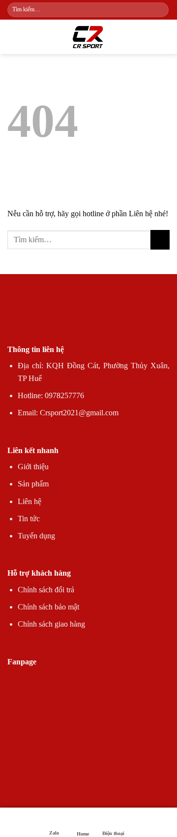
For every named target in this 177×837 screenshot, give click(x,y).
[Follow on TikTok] (71, 318)
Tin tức (29, 518)
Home (83, 834)
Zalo (54, 833)
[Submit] (160, 9)
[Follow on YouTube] (124, 318)
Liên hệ (29, 501)
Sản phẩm (33, 484)
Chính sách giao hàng (51, 624)
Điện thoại (113, 833)
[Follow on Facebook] (53, 318)
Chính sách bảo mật (48, 607)
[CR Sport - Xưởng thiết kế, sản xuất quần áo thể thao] (88, 37)
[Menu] (13, 37)
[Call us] (106, 318)
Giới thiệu (33, 466)
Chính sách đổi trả (46, 589)
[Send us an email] (88, 318)
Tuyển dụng (36, 536)
